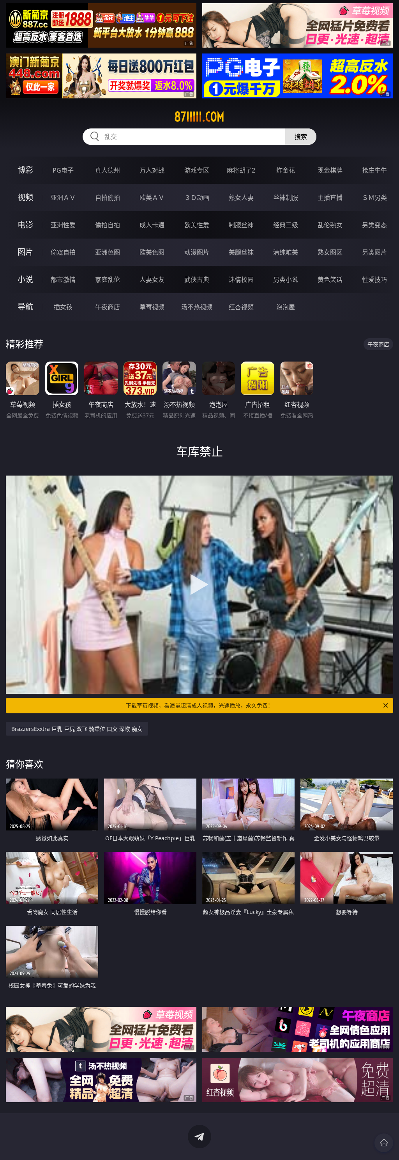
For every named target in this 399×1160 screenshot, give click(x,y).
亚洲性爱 (63, 225)
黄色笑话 (330, 279)
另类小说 (285, 279)
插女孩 (63, 307)
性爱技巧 (374, 279)
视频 (25, 197)
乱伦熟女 (330, 225)
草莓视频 (151, 307)
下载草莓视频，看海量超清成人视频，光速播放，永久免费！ (199, 705)
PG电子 (63, 170)
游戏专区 (196, 170)
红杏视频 (241, 307)
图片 (25, 252)
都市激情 (63, 279)
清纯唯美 (285, 252)
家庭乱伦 (107, 279)
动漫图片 (196, 252)
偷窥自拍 (63, 252)
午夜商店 (107, 307)
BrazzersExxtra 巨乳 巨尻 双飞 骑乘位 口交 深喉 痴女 (77, 728)
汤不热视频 (196, 307)
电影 (25, 224)
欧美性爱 (196, 225)
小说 (25, 279)
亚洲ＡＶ (63, 197)
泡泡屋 (285, 307)
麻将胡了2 (241, 170)
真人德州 (107, 170)
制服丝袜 (241, 225)
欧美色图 (151, 252)
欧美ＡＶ (151, 197)
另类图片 (374, 252)
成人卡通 (151, 225)
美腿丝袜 (241, 252)
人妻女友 (151, 279)
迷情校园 (241, 279)
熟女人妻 (241, 197)
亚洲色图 (107, 252)
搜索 (301, 136)
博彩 (25, 170)
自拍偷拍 (107, 197)
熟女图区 (330, 252)
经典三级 (285, 225)
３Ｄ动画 (196, 197)
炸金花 (285, 170)
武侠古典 (196, 279)
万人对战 (151, 170)
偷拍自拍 (107, 225)
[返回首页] (383, 1142)
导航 (25, 306)
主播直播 (330, 197)
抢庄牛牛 (374, 170)
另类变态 (374, 225)
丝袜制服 (285, 197)
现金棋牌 (330, 170)
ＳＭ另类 (374, 197)
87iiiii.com (199, 117)
